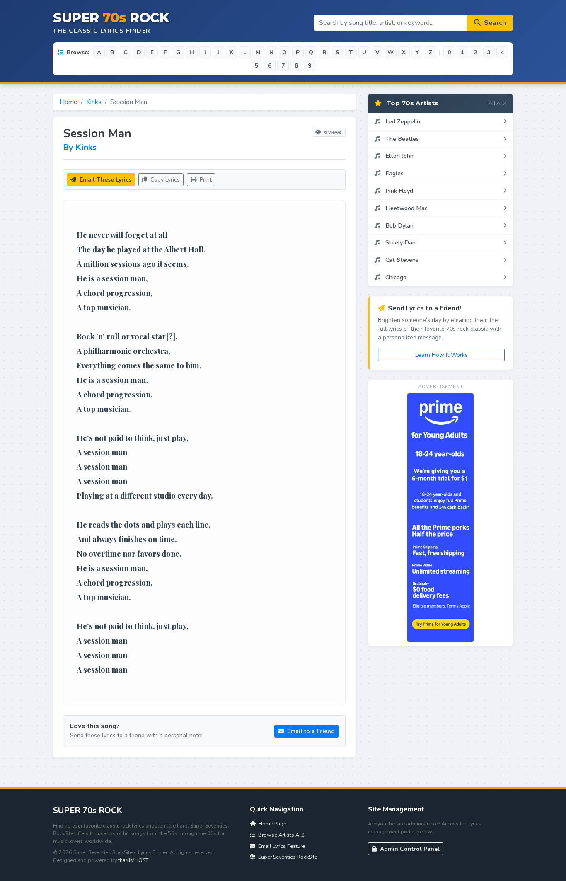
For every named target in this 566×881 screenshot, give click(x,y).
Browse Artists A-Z (280, 834)
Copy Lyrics (164, 180)
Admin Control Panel (409, 849)
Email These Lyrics (104, 180)
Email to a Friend (310, 731)
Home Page (271, 823)
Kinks (94, 101)
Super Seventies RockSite (287, 856)
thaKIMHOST (133, 860)
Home (68, 101)
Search (494, 22)
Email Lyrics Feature (281, 846)
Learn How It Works (441, 355)
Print (205, 180)
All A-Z (497, 103)
